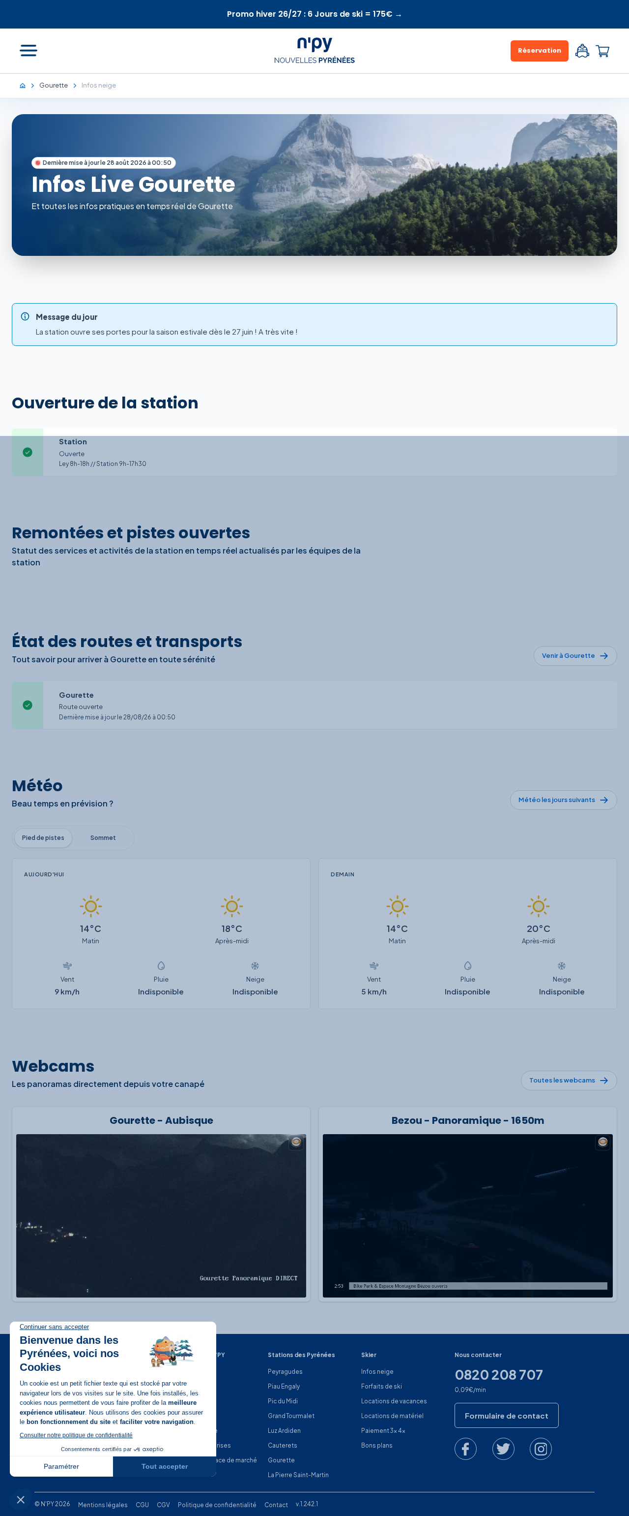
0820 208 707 (499, 1375)
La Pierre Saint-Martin (298, 1475)
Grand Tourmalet (291, 1416)
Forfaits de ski (381, 1386)
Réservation (539, 50)
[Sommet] (103, 838)
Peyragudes (285, 1371)
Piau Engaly (284, 1386)
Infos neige (377, 1371)
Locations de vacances (394, 1401)
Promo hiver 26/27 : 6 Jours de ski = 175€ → (314, 14)
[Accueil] (27, 85)
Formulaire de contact (506, 1415)
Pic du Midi (283, 1401)
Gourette (281, 1460)
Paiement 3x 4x (383, 1430)
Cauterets (282, 1445)
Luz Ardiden (284, 1430)
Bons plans (377, 1445)
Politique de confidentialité (217, 1505)
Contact (276, 1505)
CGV (163, 1505)
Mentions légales (103, 1505)
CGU (142, 1505)
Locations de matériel (392, 1416)
